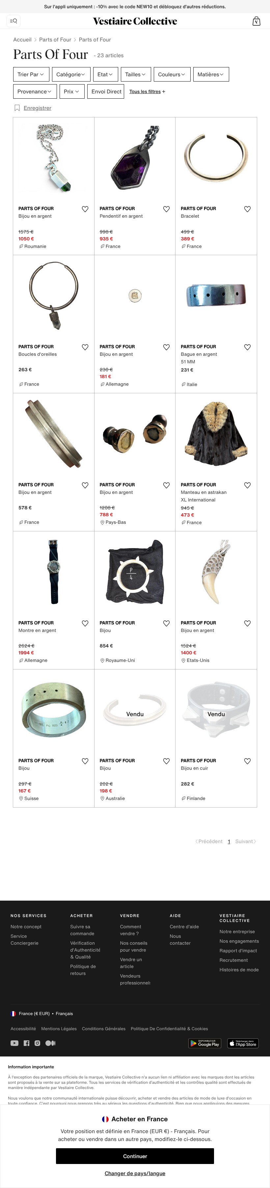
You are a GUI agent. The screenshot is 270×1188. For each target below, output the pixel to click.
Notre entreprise (237, 931)
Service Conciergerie (25, 940)
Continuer (135, 1156)
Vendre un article (131, 963)
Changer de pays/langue (135, 1173)
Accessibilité (23, 1029)
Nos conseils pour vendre (133, 947)
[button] (256, 21)
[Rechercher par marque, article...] (13, 21)
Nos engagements (239, 941)
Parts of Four (55, 39)
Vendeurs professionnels (135, 979)
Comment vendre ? (130, 930)
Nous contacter (180, 940)
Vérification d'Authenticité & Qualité (85, 950)
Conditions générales (103, 1029)
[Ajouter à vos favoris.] (85, 209)
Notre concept (26, 926)
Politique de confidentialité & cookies (169, 1029)
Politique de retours (83, 970)
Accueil (22, 39)
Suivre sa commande (82, 930)
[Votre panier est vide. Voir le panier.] (256, 21)
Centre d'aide (184, 926)
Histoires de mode (239, 969)
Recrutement (234, 960)
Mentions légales (58, 1029)
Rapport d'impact (238, 950)
